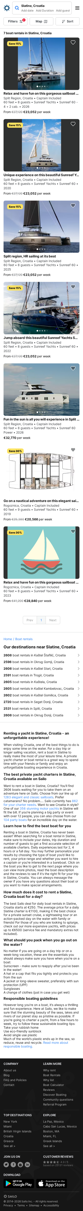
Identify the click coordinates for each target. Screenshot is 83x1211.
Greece (9, 1141)
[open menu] (79, 8)
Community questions (58, 1099)
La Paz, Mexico (53, 1121)
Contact (9, 1085)
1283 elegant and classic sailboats (28, 797)
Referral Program (54, 1104)
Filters (16, 21)
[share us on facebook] (13, 1164)
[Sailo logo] (10, 1196)
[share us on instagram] (20, 1164)
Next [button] (52, 620)
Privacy (8, 1205)
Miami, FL (49, 1136)
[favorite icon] (73, 42)
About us (10, 1070)
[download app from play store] (19, 1183)
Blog (7, 1075)
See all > (9, 1146)
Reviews (49, 1089)
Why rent (49, 1070)
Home (8, 639)
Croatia (8, 1136)
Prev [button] (30, 620)
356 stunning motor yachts (39, 808)
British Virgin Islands (17, 1131)
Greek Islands (52, 1141)
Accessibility (51, 1205)
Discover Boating (54, 1094)
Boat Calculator (53, 1085)
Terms (21, 1205)
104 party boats (15, 820)
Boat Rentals (51, 1075)
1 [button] (41, 620)
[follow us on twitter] (6, 1164)
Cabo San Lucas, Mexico (60, 1126)
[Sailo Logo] (7, 8)
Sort (70, 21)
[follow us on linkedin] (27, 1164)
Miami (8, 1126)
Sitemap (34, 1205)
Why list (48, 1080)
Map (39, 21)
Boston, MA (51, 1131)
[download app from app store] (51, 1183)
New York (10, 1121)
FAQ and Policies (15, 1080)
